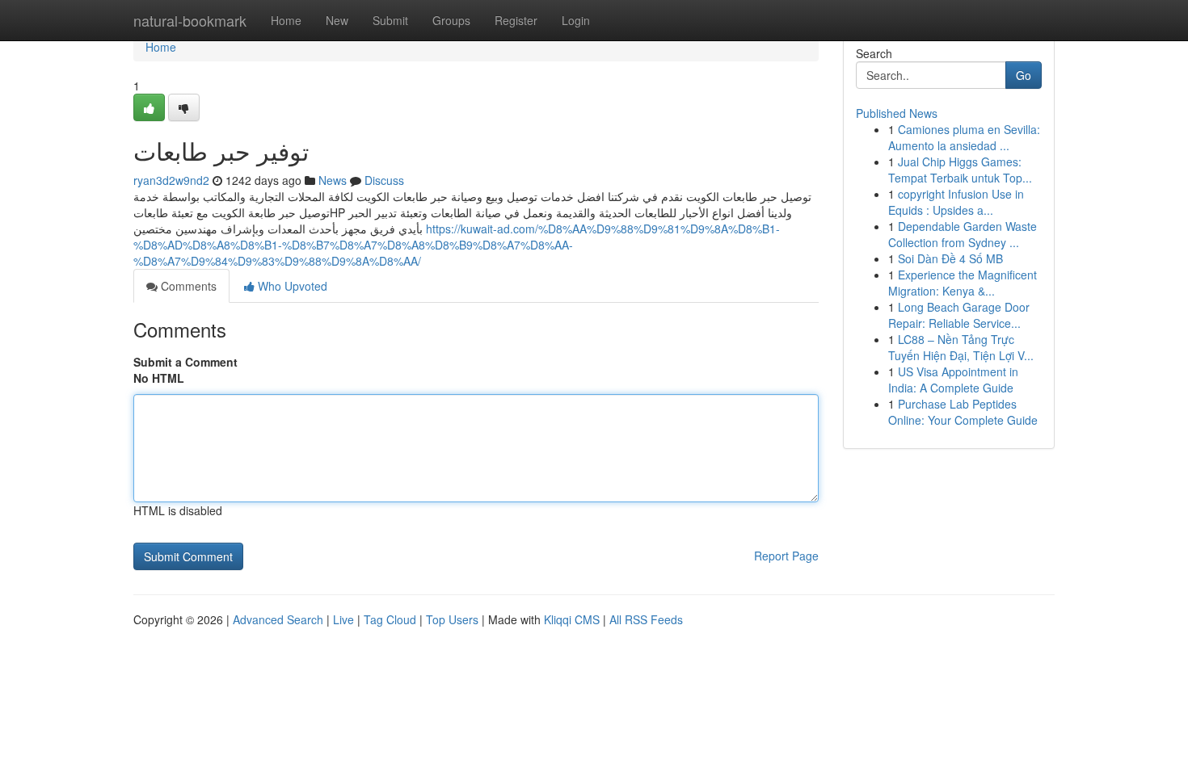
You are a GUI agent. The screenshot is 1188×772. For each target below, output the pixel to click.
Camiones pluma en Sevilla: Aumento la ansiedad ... (964, 137)
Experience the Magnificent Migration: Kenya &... (962, 282)
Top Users (452, 619)
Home (286, 20)
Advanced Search (278, 619)
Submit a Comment (185, 362)
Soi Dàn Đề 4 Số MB (950, 258)
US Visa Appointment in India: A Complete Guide (953, 379)
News (332, 180)
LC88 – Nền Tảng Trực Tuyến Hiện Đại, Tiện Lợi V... (961, 347)
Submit (390, 20)
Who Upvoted (291, 286)
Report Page (786, 556)
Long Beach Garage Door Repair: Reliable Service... (959, 315)
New (337, 20)
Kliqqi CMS (572, 619)
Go (1023, 75)
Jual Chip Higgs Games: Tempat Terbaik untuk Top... (960, 169)
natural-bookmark (189, 20)
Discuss (384, 180)
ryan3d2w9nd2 (171, 180)
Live (343, 619)
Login (576, 20)
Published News (896, 113)
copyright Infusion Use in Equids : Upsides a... (956, 202)
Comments (187, 286)
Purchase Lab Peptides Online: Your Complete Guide (963, 412)
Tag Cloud (390, 619)
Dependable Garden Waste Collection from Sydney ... (962, 234)
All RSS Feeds (646, 619)
